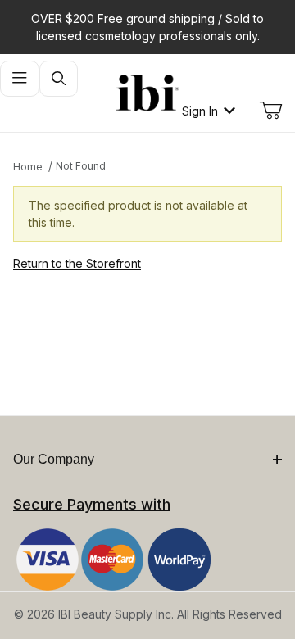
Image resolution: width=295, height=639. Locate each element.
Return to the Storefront (77, 263)
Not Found (81, 166)
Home (28, 167)
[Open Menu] (19, 79)
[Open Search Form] (58, 79)
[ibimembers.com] (147, 93)
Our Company (53, 459)
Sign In (200, 111)
